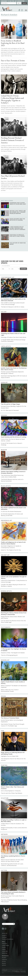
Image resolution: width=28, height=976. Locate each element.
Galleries (4, 959)
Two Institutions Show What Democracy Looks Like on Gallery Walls (12, 476)
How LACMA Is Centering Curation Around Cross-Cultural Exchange (12, 303)
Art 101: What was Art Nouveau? (10, 410)
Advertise (4, 953)
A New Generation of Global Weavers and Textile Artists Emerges (17, 228)
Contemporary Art (7, 277)
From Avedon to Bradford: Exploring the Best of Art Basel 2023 (12, 43)
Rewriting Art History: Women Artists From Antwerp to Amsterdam (13, 613)
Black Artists (6, 486)
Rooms (4, 963)
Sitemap (4, 937)
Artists (4, 961)
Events (4, 947)
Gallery (3, 312)
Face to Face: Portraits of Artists (13, 60)
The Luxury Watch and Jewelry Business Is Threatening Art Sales (13, 893)
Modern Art (5, 660)
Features (4, 943)
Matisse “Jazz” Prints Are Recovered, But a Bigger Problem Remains (18, 212)
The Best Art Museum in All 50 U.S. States (12, 307)
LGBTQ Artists (6, 346)
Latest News (5, 945)
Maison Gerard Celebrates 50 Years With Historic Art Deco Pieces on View (12, 860)
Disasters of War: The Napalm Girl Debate (13, 652)
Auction (4, 870)
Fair (2, 731)
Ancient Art (5, 555)
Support (4, 935)
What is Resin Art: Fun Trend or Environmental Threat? (10, 690)
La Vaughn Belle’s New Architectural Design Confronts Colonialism (13, 340)
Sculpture (4, 798)
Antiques (4, 834)
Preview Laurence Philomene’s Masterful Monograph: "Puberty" (12, 372)
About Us (4, 933)
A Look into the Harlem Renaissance (11, 511)
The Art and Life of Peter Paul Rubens (11, 793)
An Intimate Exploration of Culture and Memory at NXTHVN (12, 514)
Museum (4, 450)
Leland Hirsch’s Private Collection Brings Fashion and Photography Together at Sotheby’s (12, 99)
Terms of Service (23, 971)
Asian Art (4, 382)
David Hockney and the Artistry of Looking (17, 219)
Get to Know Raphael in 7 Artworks (11, 791)
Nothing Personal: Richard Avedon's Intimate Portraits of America (12, 140)
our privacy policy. (15, 970)
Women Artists (6, 591)
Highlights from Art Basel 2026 (9, 756)
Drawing (4, 415)
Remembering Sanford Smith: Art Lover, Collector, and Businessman (12, 864)
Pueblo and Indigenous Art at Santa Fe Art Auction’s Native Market (13, 543)
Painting (4, 765)
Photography (6, 627)
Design (3, 696)
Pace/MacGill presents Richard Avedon (13, 177)
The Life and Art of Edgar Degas (10, 404)
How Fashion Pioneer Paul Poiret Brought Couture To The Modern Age (12, 725)
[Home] (6, 9)
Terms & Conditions (7, 939)
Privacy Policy (17, 971)
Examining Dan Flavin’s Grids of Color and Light (18, 203)
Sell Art (4, 965)
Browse (4, 957)
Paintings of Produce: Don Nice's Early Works (17, 235)
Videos (4, 949)
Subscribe (23, 268)
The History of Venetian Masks (18, 243)
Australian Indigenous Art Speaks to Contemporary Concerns (11, 546)
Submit (24, 3)
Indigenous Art (6, 520)
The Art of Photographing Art (9, 655)
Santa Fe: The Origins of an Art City (11, 550)
